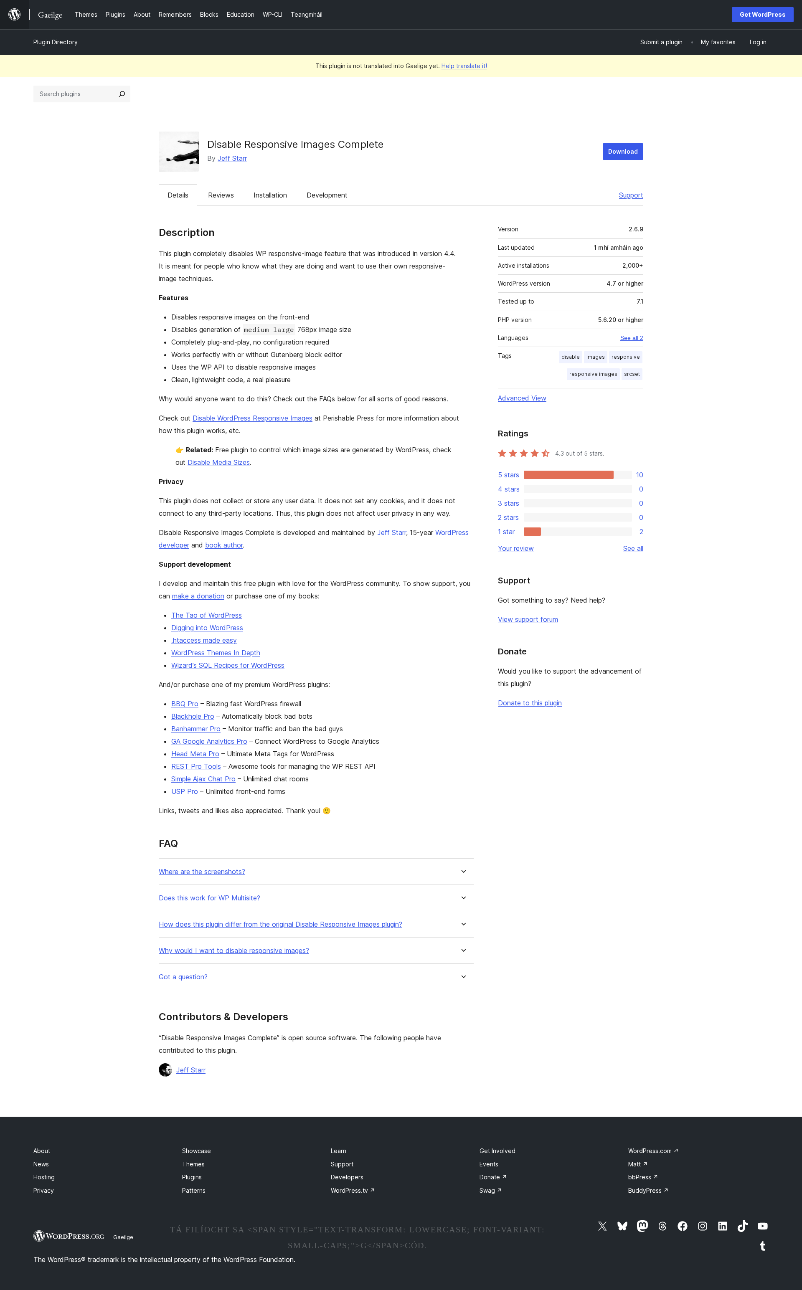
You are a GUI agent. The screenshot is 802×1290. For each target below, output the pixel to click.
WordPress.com (653, 1150)
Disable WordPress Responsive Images (252, 418)
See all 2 (631, 338)
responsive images (593, 374)
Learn (338, 1150)
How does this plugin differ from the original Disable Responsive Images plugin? (280, 924)
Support (631, 195)
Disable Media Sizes (219, 462)
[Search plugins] (122, 94)
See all (633, 548)
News (41, 1164)
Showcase (196, 1150)
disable (570, 357)
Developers (347, 1177)
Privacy (43, 1190)
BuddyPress (648, 1190)
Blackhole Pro (192, 716)
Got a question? (183, 977)
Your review (516, 548)
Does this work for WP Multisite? (209, 898)
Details (178, 195)
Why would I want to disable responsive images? (234, 951)
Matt (638, 1164)
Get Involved (497, 1150)
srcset (632, 374)
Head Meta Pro (195, 754)
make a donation (198, 596)
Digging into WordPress (207, 627)
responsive (626, 357)
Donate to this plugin (530, 703)
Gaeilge (123, 1237)
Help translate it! (464, 65)
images (595, 357)
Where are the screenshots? (202, 872)
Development (327, 195)
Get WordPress (763, 14)
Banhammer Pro (196, 729)
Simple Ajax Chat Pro (203, 779)
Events (489, 1164)
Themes (193, 1164)
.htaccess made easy (204, 640)
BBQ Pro (184, 703)
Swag (491, 1190)
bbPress (643, 1177)
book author (224, 545)
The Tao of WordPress (206, 615)
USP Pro (184, 791)
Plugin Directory (55, 42)
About (41, 1150)
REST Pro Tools (196, 766)
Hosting (44, 1177)
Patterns (194, 1190)
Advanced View (522, 398)
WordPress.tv (353, 1190)
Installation (270, 195)
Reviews (221, 195)
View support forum (528, 619)
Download (623, 151)
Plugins (192, 1177)
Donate (493, 1177)
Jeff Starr (232, 158)
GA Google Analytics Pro (209, 741)
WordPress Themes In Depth (215, 653)
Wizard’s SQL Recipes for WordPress (227, 665)
